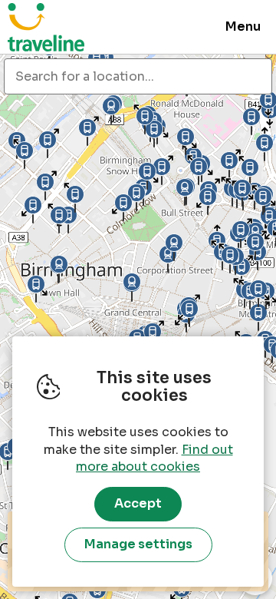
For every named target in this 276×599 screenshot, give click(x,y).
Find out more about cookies (154, 458)
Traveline (46, 27)
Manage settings (138, 544)
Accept (138, 503)
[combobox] (138, 76)
